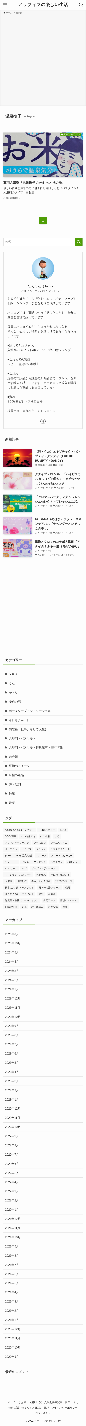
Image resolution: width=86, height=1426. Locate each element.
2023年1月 (12, 1099)
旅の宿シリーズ (63, 881)
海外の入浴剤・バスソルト (19, 894)
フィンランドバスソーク (18, 874)
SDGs (13, 674)
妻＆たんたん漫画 (41, 881)
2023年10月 (13, 1017)
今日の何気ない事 (60, 874)
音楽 (12, 802)
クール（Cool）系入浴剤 (18, 855)
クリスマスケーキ (60, 849)
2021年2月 (12, 1310)
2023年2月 (12, 1090)
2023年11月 (12, 1007)
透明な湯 (53, 906)
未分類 (13, 756)
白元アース (49, 900)
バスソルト (73, 862)
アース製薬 (40, 842)
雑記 (12, 793)
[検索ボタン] (81, 5)
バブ (24, 868)
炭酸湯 (51, 894)
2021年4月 (12, 1292)
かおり (13, 692)
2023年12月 (13, 998)
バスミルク (11, 868)
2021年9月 (12, 1246)
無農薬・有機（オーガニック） (22, 900)
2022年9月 (12, 1136)
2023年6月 (12, 1053)
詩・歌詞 (15, 784)
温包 (41, 894)
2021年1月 (12, 1320)
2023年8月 (12, 1035)
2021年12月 (13, 1218)
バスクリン (57, 862)
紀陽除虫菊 (11, 906)
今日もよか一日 (19, 720)
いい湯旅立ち (28, 836)
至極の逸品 (16, 775)
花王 (24, 906)
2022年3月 (12, 1191)
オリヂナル (11, 849)
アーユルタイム (59, 842)
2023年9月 (12, 1026)
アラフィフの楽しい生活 (43, 5)
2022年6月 (12, 1163)
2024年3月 (12, 970)
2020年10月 (13, 1347)
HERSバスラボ (47, 830)
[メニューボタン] (5, 5)
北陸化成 (22, 881)
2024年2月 (12, 980)
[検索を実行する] (79, 242)
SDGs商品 (10, 836)
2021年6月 (12, 1274)
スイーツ (41, 855)
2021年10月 (13, 1237)
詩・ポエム (37, 906)
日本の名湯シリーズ (49, 887)
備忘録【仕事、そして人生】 (28, 729)
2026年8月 (12, 934)
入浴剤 (8, 881)
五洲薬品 (41, 874)
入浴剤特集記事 (53, 1402)
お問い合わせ (43, 1413)
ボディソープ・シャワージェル (30, 710)
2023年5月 (12, 1062)
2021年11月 (12, 1228)
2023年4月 (12, 1072)
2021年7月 (12, 1264)
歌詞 (67, 887)
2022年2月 (12, 1200)
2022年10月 (13, 1127)
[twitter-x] (43, 421)
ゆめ (57, 836)
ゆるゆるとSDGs (31, 1407)
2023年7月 (12, 1044)
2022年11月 (12, 1117)
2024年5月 (12, 952)
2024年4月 (12, 961)
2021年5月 (12, 1283)
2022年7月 (12, 1154)
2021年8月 (12, 1255)
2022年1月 (12, 1209)
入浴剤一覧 (35, 1402)
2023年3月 (12, 1081)
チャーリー (11, 862)
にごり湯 (45, 836)
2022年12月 (13, 1108)
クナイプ (26, 849)
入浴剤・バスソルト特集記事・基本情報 (36, 747)
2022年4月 (12, 1182)
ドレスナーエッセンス (34, 862)
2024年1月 (12, 989)
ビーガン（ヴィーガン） (44, 868)
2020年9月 (12, 1356)
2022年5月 (12, 1173)
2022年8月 (12, 1145)
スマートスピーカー (62, 855)
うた (12, 683)
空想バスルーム (68, 900)
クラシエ (41, 849)
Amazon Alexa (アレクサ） (19, 830)
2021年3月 (12, 1301)
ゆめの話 (15, 701)
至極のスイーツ (19, 766)
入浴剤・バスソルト (22, 738)
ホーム (12, 1402)
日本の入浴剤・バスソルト (19, 887)
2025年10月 (13, 943)
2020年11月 (12, 1338)
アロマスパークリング (17, 842)
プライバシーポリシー (65, 1407)
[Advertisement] (43, 59)
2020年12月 (13, 1329)
